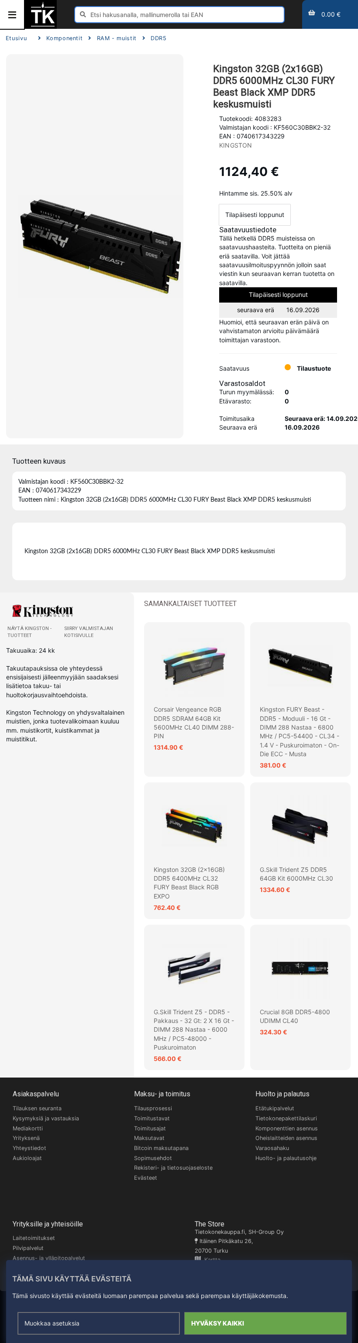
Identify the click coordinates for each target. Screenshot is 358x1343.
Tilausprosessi (153, 1108)
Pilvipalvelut (28, 1248)
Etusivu (16, 38)
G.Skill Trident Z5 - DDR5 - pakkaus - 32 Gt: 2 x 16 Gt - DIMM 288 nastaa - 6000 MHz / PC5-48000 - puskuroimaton (194, 1029)
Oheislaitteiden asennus (286, 1138)
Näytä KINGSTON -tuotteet (29, 632)
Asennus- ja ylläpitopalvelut (49, 1258)
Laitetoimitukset (34, 1238)
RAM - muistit (117, 38)
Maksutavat (149, 1138)
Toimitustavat (152, 1118)
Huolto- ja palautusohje (286, 1158)
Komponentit (64, 38)
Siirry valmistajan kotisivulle (88, 632)
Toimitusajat (150, 1128)
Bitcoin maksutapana (161, 1148)
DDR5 (159, 38)
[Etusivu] (43, 25)
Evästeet (145, 1177)
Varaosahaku (272, 1148)
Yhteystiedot (29, 1148)
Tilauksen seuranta (37, 1108)
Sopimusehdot (153, 1158)
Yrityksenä (26, 1138)
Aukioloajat (27, 1158)
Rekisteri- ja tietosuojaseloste (173, 1167)
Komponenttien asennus (286, 1128)
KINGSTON (235, 145)
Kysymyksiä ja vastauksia (46, 1118)
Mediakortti (28, 1128)
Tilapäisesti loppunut (254, 214)
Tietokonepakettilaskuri (286, 1118)
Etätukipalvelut (274, 1108)
